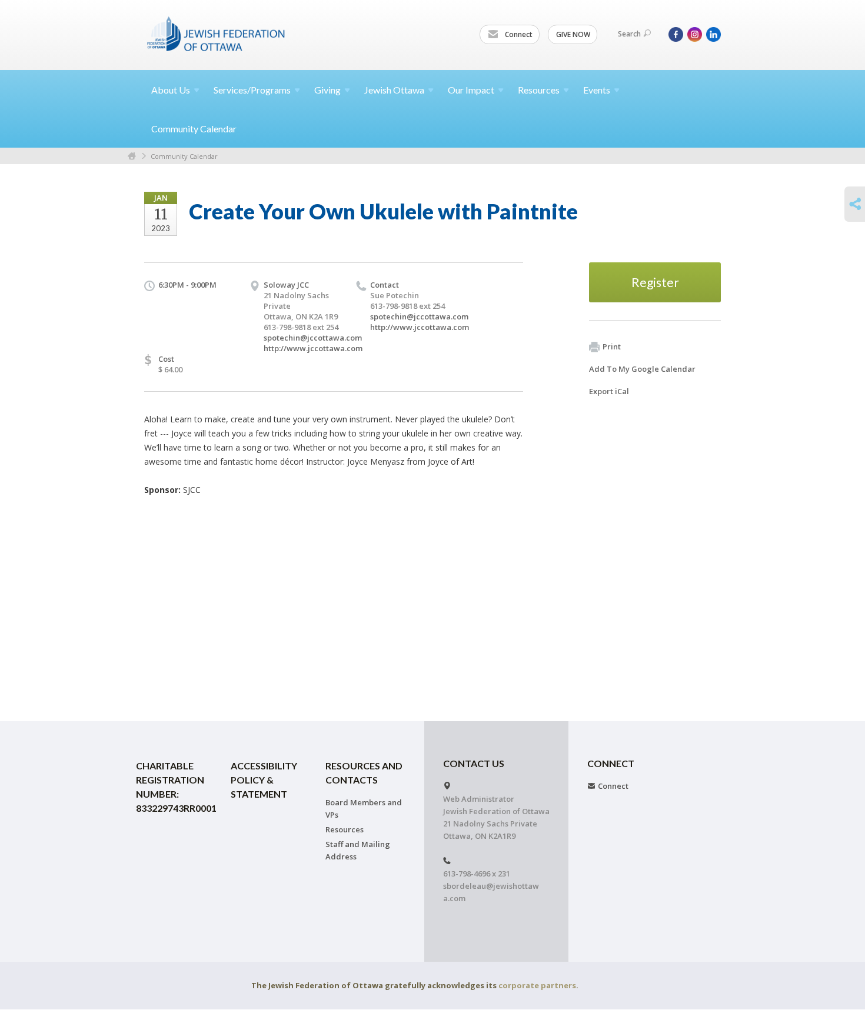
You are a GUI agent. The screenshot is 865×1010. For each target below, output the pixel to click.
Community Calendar (194, 128)
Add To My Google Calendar (642, 369)
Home (132, 156)
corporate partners (537, 985)
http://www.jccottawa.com (313, 348)
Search (629, 34)
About (170, 89)
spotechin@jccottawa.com (313, 337)
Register (655, 282)
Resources (344, 829)
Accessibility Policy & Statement (264, 779)
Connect (518, 34)
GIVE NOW (573, 34)
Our (471, 89)
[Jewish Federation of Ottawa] (216, 33)
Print (612, 346)
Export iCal (609, 391)
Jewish (394, 89)
